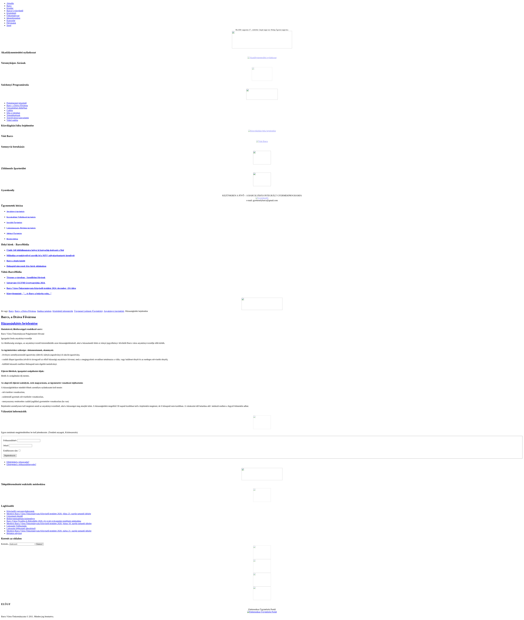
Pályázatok (11, 23)
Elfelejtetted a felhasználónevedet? (21, 464)
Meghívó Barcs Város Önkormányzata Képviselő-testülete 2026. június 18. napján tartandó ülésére (49, 523)
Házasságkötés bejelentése (19, 323)
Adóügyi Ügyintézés (14, 233)
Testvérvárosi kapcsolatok (18, 118)
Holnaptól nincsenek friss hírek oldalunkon (26, 266)
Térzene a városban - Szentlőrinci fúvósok (26, 277)
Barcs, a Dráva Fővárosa (17, 105)
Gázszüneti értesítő (15, 516)
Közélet (10, 8)
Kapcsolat (11, 20)
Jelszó (5, 445)
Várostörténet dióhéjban (17, 108)
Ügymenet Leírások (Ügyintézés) (88, 311)
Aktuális (10, 3)
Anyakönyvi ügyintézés (15, 211)
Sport (9, 25)
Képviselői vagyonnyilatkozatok (20, 511)
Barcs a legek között (16, 261)
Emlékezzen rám (10, 451)
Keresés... (5, 544)
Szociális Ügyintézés (14, 222)
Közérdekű (11, 13)
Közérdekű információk (63, 311)
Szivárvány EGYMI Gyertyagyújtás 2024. (26, 283)
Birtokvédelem (12, 239)
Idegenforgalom (13, 18)
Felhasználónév (10, 440)
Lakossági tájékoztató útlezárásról (21, 528)
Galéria (10, 110)
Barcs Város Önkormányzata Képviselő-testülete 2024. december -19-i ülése (41, 288)
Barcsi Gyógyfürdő (15, 11)
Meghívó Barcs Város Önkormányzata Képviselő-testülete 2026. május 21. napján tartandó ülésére (49, 531)
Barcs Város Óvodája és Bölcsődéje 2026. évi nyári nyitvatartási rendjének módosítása (44, 521)
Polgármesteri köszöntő (17, 103)
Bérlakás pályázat (14, 533)
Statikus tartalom (44, 311)
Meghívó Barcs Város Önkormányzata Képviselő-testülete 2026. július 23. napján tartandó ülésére (49, 514)
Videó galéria (12, 120)
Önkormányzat (13, 15)
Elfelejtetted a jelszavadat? (18, 462)
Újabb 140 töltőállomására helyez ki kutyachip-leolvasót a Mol (35, 250)
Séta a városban (13, 113)
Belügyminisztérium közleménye (21, 518)
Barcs (9, 6)
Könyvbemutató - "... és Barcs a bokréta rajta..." (29, 293)
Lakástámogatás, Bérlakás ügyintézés (21, 228)
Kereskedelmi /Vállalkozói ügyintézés (21, 217)
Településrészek (13, 115)
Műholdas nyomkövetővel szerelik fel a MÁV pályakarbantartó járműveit (41, 255)
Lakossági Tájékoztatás (17, 526)
